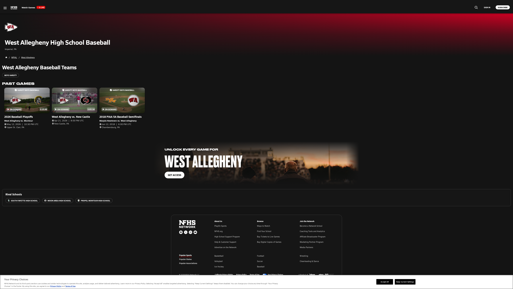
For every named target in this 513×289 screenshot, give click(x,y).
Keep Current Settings (405, 281)
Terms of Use (254, 275)
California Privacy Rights (224, 275)
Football (260, 256)
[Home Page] (6, 57)
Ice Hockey (219, 266)
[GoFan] (329, 274)
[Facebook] (181, 232)
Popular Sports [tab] (185, 255)
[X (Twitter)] (185, 232)
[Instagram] (190, 232)
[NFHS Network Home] (14, 7)
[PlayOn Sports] (312, 275)
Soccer (260, 261)
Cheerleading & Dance (309, 261)
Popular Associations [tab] (188, 263)
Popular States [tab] (185, 259)
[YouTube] (195, 232)
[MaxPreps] (321, 274)
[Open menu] (5, 8)
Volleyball (218, 261)
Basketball (219, 256)
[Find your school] (476, 7)
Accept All (385, 281)
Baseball (261, 266)
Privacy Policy (241, 275)
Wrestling (304, 256)
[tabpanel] (274, 261)
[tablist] (192, 259)
